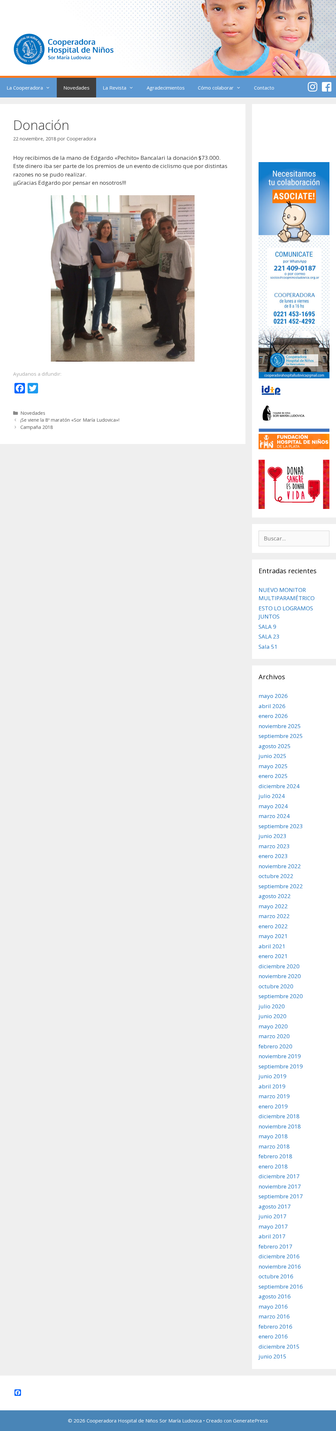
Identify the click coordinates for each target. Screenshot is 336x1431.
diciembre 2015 (279, 1346)
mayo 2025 (273, 766)
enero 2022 (273, 926)
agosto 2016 (275, 1296)
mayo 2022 (273, 906)
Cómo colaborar (216, 87)
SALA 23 (269, 636)
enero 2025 (273, 776)
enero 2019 (273, 1106)
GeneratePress (250, 1420)
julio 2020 (272, 1006)
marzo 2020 (274, 1036)
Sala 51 (268, 646)
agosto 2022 (275, 896)
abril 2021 (272, 946)
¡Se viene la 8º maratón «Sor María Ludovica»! (69, 420)
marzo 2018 (274, 1146)
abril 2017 (272, 1236)
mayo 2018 (273, 1136)
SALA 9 (267, 626)
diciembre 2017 (279, 1176)
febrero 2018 (275, 1156)
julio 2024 (272, 796)
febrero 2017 (275, 1246)
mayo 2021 (273, 936)
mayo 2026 (273, 696)
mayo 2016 (273, 1306)
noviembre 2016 (280, 1266)
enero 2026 (273, 716)
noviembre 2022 (280, 866)
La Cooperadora (25, 87)
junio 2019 (272, 1076)
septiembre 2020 (281, 996)
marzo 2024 (274, 816)
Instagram (312, 87)
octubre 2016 (276, 1276)
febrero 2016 (275, 1326)
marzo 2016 (274, 1316)
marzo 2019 (274, 1096)
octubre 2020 (276, 986)
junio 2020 (272, 1016)
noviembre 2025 (280, 726)
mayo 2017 (273, 1226)
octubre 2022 (276, 876)
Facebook (326, 87)
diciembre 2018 (279, 1116)
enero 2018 (273, 1166)
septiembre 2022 (281, 886)
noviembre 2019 (280, 1056)
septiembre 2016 (281, 1286)
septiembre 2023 (281, 826)
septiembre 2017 (281, 1196)
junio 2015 (272, 1356)
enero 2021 (273, 956)
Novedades (76, 87)
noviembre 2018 (280, 1126)
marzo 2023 (274, 846)
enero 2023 (273, 856)
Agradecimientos (166, 87)
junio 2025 (272, 756)
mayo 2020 (273, 1026)
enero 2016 (273, 1336)
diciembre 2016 (279, 1256)
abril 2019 (272, 1086)
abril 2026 (272, 706)
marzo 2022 (274, 916)
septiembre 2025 (281, 736)
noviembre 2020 (280, 976)
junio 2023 (272, 836)
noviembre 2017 (280, 1186)
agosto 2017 (275, 1206)
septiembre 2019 (281, 1066)
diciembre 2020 (279, 966)
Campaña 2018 (36, 427)
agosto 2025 (275, 746)
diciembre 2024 (279, 786)
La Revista (114, 87)
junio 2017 (272, 1216)
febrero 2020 (275, 1046)
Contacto (264, 87)
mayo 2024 (273, 806)
